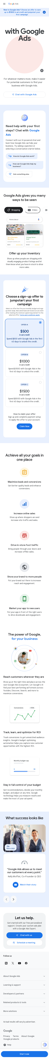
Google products (11, 1039)
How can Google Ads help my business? (24, 165)
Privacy (6, 1036)
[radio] (24, 333)
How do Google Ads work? (23, 156)
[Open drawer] (4, 4)
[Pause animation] (42, 71)
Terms (16, 1036)
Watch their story (25, 884)
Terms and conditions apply (30, 315)
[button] (24, 976)
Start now (24, 1054)
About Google (27, 1036)
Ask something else (21, 174)
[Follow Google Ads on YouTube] (19, 963)
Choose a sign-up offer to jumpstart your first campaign (24, 300)
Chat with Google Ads (26, 94)
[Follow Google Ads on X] (13, 963)
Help (9, 1045)
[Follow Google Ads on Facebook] (26, 963)
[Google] (7, 1031)
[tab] (13, 210)
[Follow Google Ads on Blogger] (6, 963)
